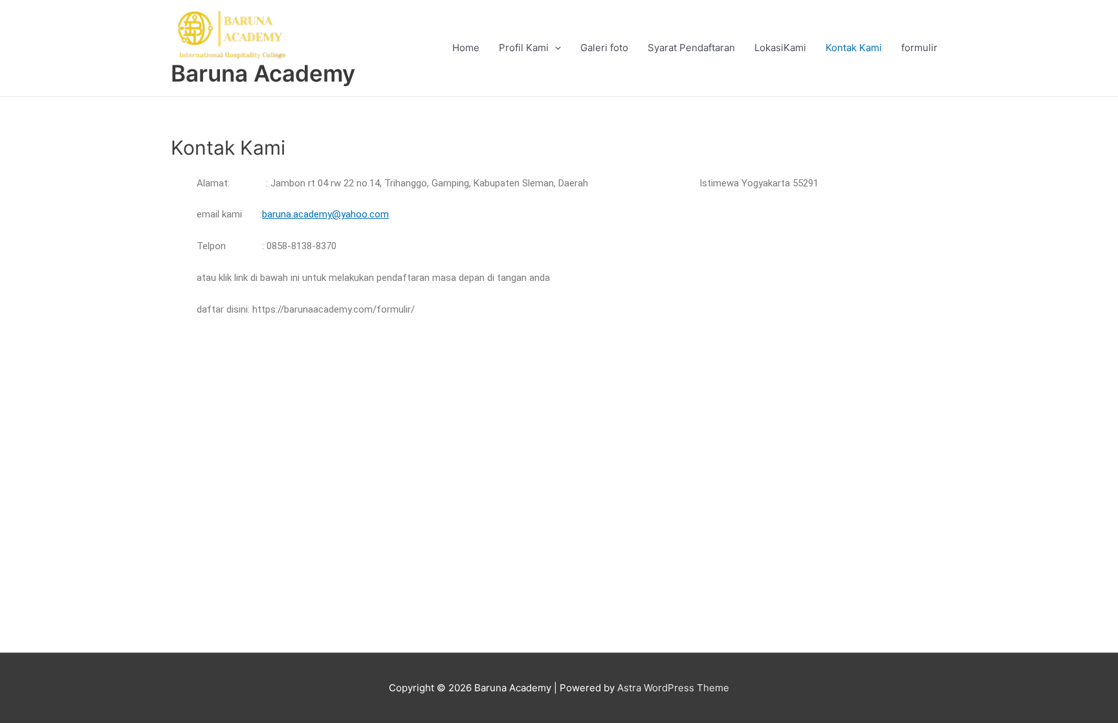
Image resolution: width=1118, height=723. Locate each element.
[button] (555, 47)
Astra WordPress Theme (673, 688)
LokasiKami (780, 47)
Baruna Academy (263, 73)
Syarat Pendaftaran (691, 47)
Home (465, 47)
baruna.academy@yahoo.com (325, 214)
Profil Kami (524, 47)
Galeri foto (604, 47)
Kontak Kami (854, 47)
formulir (919, 47)
